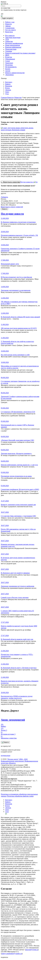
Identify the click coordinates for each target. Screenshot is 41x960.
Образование (10, 59)
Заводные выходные (12, 37)
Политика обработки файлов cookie (20, 796)
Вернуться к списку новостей (12, 207)
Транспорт (9, 63)
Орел (7, 92)
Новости (8, 24)
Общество (9, 41)
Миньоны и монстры (9, 737)
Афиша (8, 26)
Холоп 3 (4, 729)
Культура (8, 57)
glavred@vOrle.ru (31, 950)
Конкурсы (9, 32)
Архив (7, 71)
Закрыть (4, 209)
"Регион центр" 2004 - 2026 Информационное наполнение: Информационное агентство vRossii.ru (19, 761)
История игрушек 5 (8, 733)
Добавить (4, 197)
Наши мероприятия (12, 45)
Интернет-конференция (14, 43)
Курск (7, 88)
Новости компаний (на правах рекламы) (20, 53)
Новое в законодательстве (15, 73)
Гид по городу (10, 30)
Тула (7, 94)
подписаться (5, 755)
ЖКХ (7, 55)
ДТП (7, 39)
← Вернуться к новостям (10, 182)
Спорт (7, 61)
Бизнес (7, 69)
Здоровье (8, 51)
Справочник (10, 28)
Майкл (3, 725)
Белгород (8, 82)
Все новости (10, 35)
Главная (4, 97)
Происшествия (10, 49)
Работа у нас (10, 22)
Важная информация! (13, 47)
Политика (9, 65)
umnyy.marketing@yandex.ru (11, 953)
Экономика (9, 75)
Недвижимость (11, 67)
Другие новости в (27, 182)
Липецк (8, 90)
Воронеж (8, 86)
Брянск (7, 84)
